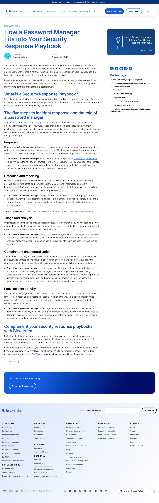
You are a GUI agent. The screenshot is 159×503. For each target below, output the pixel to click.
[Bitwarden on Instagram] (101, 491)
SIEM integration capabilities (85, 234)
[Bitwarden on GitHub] (80, 491)
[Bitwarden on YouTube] (85, 491)
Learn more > (101, 2)
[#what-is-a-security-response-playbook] (2, 94)
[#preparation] (3, 142)
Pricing (62, 11)
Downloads (72, 11)
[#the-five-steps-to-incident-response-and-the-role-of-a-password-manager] (2, 113)
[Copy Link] (130, 68)
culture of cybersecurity (85, 158)
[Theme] (154, 491)
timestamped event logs (37, 315)
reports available (46, 168)
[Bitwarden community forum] (75, 491)
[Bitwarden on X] (65, 491)
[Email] (126, 68)
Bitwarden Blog (12, 26)
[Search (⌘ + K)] (95, 11)
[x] (112, 68)
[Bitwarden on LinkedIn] (90, 491)
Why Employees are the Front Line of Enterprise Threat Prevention (63, 211)
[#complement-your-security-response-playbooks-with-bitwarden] (2, 326)
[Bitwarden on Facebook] (95, 491)
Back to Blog (13, 362)
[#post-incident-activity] (3, 288)
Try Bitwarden (39, 354)
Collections (12, 274)
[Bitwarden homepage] (14, 11)
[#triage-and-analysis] (3, 218)
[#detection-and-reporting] (3, 176)
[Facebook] (116, 68)
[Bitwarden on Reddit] (70, 491)
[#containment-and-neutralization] (3, 251)
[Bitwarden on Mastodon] (106, 491)
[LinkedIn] (121, 68)
